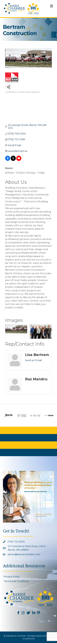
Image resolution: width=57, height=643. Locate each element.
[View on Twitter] (13, 160)
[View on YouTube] (18, 160)
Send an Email (33, 360)
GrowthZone (29, 638)
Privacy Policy (12, 576)
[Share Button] (8, 87)
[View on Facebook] (7, 160)
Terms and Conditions (16, 581)
